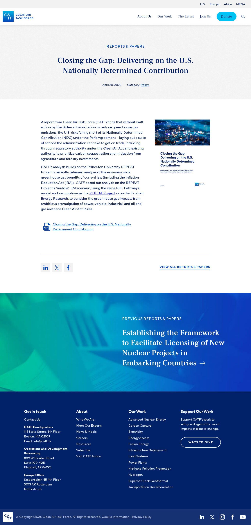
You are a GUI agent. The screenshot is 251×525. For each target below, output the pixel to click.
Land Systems (138, 456)
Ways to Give (200, 442)
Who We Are (85, 419)
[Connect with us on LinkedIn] (202, 517)
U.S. (202, 4)
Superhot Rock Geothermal (148, 481)
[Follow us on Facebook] (233, 517)
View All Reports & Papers (185, 267)
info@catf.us (42, 441)
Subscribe (83, 450)
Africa (228, 4)
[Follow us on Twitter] (212, 517)
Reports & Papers (126, 46)
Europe (215, 4)
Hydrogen (135, 475)
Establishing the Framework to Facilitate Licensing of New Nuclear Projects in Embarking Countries (173, 348)
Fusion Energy (138, 444)
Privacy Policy (142, 517)
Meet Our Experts (89, 425)
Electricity (135, 432)
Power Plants (137, 462)
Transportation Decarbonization (150, 487)
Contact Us (32, 419)
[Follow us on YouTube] (243, 517)
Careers (81, 438)
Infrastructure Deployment (147, 450)
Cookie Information (116, 517)
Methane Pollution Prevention (149, 469)
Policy (145, 85)
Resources (83, 444)
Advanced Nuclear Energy (147, 419)
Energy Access (138, 438)
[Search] (243, 16)
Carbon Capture (140, 425)
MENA (240, 4)
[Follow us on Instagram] (222, 517)
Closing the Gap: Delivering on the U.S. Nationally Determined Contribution (92, 227)
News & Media (86, 432)
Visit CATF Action (88, 456)
